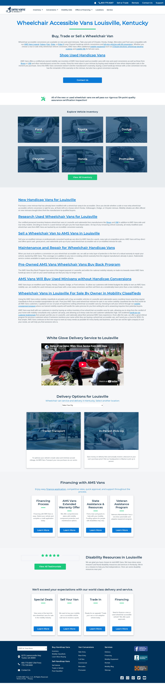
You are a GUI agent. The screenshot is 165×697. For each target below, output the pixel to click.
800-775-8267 (107, 3)
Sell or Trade (122, 3)
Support (159, 3)
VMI (29, 63)
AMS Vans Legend (31, 44)
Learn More (43, 530)
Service (110, 10)
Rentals (135, 3)
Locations (100, 10)
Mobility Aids (66, 10)
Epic (48, 44)
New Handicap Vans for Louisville (47, 200)
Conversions (51, 10)
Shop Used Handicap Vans (82, 55)
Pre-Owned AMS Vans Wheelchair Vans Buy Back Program (69, 264)
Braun (23, 63)
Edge (53, 44)
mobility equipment (97, 47)
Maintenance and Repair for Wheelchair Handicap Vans (66, 248)
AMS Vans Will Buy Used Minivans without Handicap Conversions (74, 279)
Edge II (61, 44)
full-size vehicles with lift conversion (118, 44)
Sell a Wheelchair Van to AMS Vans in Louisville (59, 233)
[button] (95, 3)
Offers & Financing (83, 10)
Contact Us (147, 3)
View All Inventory (82, 177)
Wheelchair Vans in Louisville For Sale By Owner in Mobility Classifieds (79, 293)
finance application (56, 489)
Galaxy (43, 44)
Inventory (37, 10)
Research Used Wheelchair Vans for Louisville (57, 216)
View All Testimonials (50, 566)
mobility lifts (81, 49)
